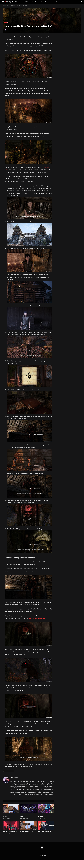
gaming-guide (6, 771)
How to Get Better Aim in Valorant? (26, 832)
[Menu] (3, 1)
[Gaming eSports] (11, 2)
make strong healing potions (37, 618)
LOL (42, 1)
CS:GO (26, 1)
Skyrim (6, 22)
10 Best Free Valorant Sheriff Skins (27, 815)
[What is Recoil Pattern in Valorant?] (11, 808)
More (57, 1)
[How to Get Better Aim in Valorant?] (28, 825)
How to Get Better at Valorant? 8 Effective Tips (10, 832)
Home (34, 852)
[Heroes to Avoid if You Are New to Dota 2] (46, 808)
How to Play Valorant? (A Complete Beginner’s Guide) (45, 832)
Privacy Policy (47, 852)
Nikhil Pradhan (14, 777)
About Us (39, 852)
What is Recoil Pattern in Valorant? (9, 815)
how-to (12, 771)
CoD (53, 1)
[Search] (81, 1)
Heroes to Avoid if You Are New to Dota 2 (46, 815)
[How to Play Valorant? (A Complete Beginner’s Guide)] (46, 825)
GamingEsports (43, 855)
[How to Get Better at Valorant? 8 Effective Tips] (11, 825)
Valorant (47, 1)
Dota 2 (31, 1)
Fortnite (37, 1)
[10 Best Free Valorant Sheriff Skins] (28, 808)
